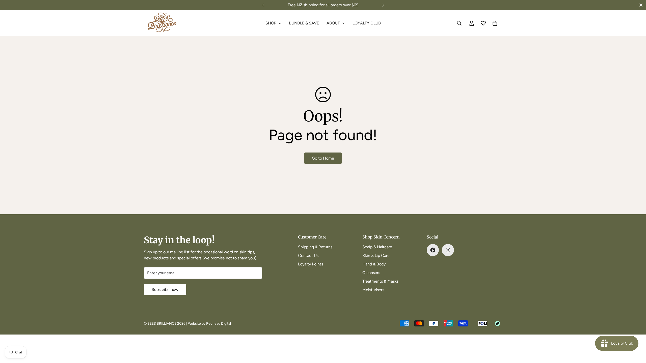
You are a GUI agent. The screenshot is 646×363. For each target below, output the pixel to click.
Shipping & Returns (315, 247)
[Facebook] (433, 250)
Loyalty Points (310, 264)
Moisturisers (373, 289)
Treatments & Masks (380, 281)
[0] (495, 23)
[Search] (459, 23)
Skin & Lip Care (376, 255)
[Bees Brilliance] (162, 23)
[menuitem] (273, 23)
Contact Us (308, 255)
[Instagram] (448, 250)
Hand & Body (374, 264)
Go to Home (323, 158)
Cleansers (371, 272)
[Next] (383, 5)
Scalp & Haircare (377, 247)
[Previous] (263, 5)
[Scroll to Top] (636, 335)
